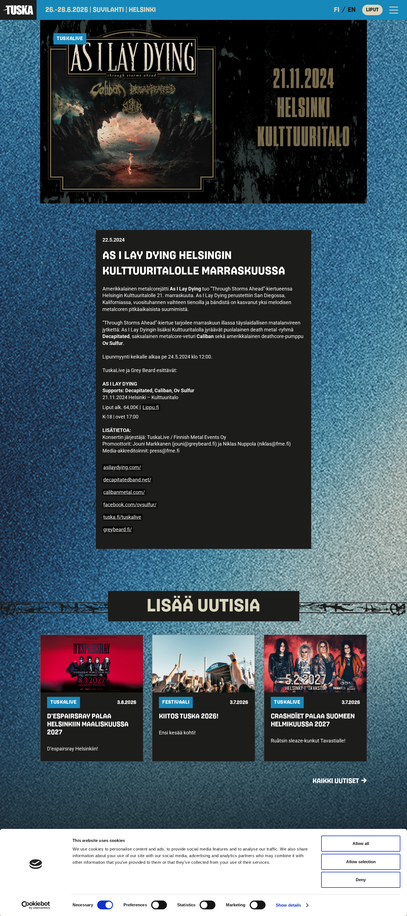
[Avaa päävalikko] (393, 10)
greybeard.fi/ (117, 529)
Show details (288, 905)
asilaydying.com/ (122, 467)
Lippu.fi (151, 407)
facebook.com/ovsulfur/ (129, 504)
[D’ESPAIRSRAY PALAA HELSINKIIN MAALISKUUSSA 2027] (91, 698)
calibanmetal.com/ (124, 492)
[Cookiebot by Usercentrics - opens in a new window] (36, 905)
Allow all (360, 843)
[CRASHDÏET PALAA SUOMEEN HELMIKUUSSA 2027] (315, 698)
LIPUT (372, 9)
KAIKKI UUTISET (336, 781)
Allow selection (361, 861)
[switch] (159, 905)
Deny (361, 879)
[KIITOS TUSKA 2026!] (203, 698)
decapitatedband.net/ (127, 480)
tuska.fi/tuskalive (122, 517)
